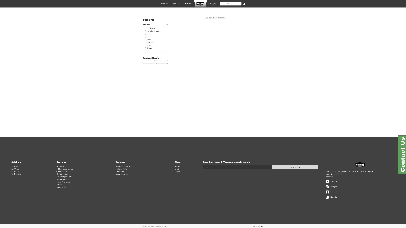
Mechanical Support (65, 171)
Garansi (59, 185)
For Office (15, 169)
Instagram (334, 187)
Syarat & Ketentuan (64, 182)
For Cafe (14, 166)
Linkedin (333, 197)
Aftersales (60, 166)
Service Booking (63, 179)
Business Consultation (124, 166)
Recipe (177, 171)
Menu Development (65, 169)
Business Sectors (122, 169)
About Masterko (122, 174)
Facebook (334, 192)
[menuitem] (177, 3)
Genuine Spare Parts (64, 177)
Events (177, 169)
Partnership (120, 171)
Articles (177, 166)
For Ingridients (16, 174)
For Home (15, 171)
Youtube (334, 181)
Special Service (62, 174)
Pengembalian (62, 187)
